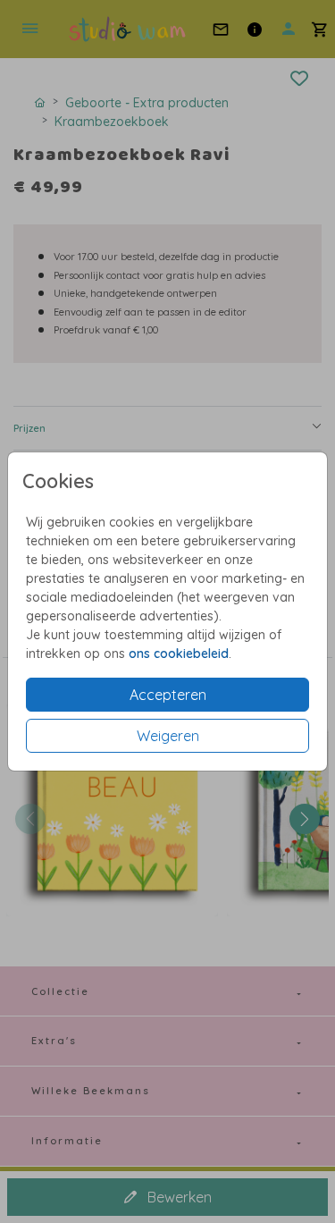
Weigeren (168, 736)
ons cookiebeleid (179, 653)
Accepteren (168, 695)
